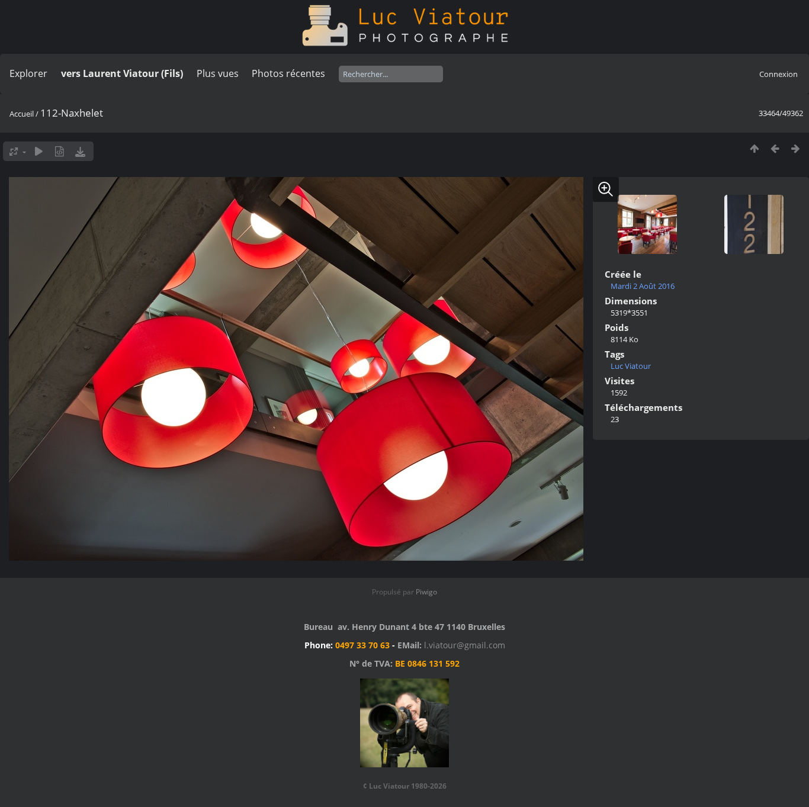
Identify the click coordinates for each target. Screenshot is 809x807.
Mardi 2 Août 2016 (643, 286)
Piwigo (426, 592)
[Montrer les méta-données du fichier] (59, 151)
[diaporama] (38, 151)
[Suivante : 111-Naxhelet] (795, 148)
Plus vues (218, 73)
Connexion (778, 74)
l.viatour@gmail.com (464, 645)
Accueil (21, 113)
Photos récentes (288, 73)
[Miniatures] (754, 148)
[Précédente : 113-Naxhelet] (775, 148)
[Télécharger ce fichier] (80, 151)
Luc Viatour (631, 366)
